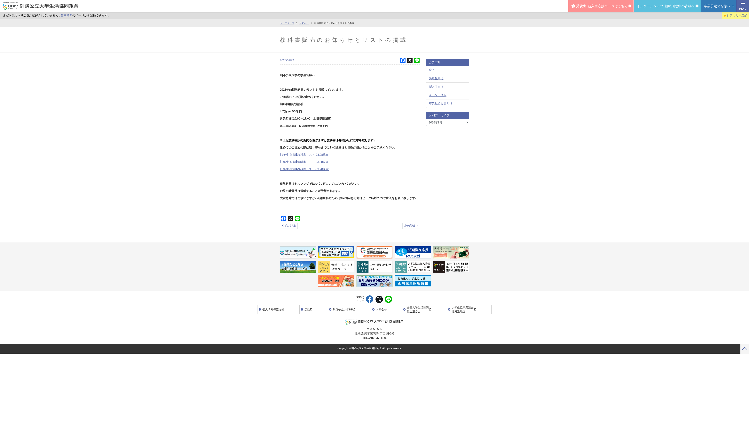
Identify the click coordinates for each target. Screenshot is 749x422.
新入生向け (436, 86)
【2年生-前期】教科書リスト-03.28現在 (304, 162)
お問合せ (381, 309)
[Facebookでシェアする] (369, 299)
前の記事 (290, 226)
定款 (307, 309)
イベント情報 (437, 95)
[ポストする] (379, 299)
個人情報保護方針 (273, 309)
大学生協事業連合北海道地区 (463, 309)
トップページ (287, 23)
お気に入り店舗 (737, 15)
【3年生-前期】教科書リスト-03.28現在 (304, 169)
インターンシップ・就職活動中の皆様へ (666, 5)
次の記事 (410, 226)
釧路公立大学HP (343, 309)
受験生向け (436, 78)
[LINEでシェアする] (388, 299)
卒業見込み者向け (440, 103)
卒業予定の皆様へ (717, 5)
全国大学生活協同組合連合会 (418, 309)
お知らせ (304, 23)
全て (432, 70)
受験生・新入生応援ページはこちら (602, 5)
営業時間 (66, 15)
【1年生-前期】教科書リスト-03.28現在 (304, 154)
